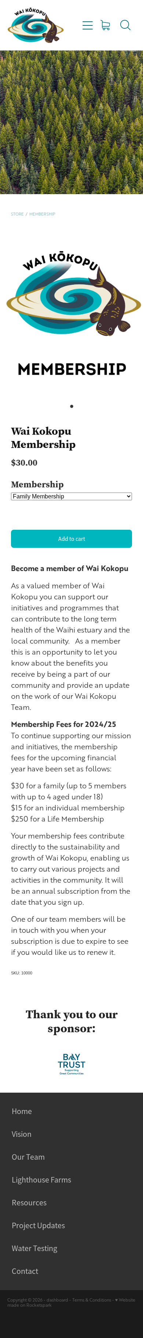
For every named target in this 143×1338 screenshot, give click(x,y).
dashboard (57, 1300)
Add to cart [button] (71, 539)
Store (17, 214)
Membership (42, 214)
